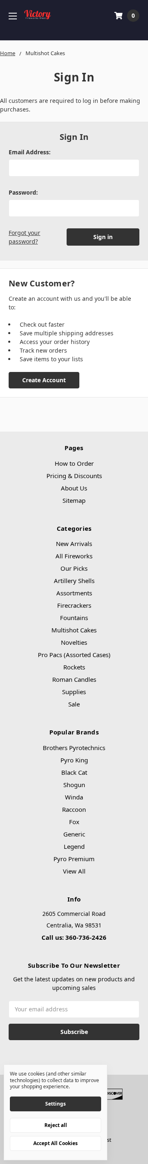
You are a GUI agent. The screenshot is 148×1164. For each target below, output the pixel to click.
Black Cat (74, 772)
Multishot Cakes (74, 630)
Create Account (44, 380)
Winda (74, 797)
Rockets (74, 667)
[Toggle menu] (12, 16)
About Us (74, 488)
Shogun (74, 785)
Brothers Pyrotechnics (74, 747)
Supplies (74, 692)
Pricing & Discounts (74, 476)
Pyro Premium (74, 859)
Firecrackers (74, 605)
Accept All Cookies (55, 1143)
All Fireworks (74, 556)
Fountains (74, 617)
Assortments (74, 593)
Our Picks (74, 568)
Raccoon (74, 809)
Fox (74, 822)
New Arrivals (74, 543)
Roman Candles (74, 679)
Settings (55, 1103)
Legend (74, 846)
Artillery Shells (74, 580)
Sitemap (74, 500)
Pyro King (74, 760)
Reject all (55, 1125)
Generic (74, 834)
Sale (74, 704)
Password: (23, 192)
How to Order (74, 463)
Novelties (74, 642)
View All (74, 871)
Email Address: (30, 152)
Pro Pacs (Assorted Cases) (74, 655)
